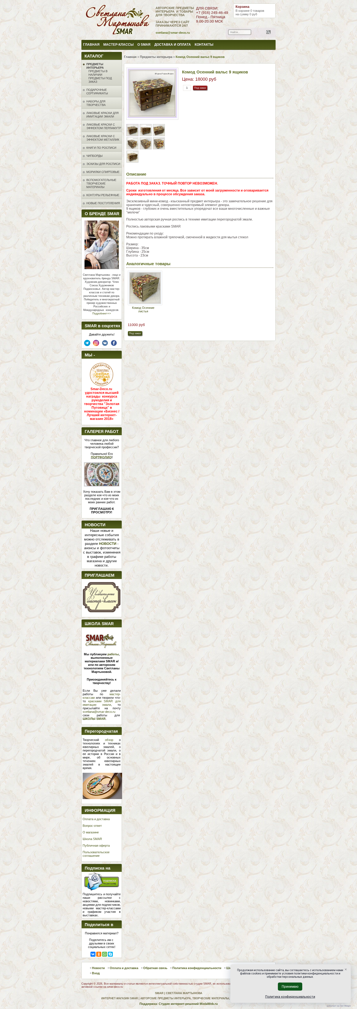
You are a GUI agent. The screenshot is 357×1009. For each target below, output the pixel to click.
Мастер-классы (118, 44)
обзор (109, 740)
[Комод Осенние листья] (145, 288)
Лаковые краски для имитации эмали (102, 114)
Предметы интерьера (95, 65)
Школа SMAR (92, 839)
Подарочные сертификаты (97, 91)
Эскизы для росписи (103, 163)
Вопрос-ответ (92, 825)
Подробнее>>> (101, 313)
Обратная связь (155, 968)
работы (113, 654)
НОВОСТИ (107, 544)
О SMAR (144, 44)
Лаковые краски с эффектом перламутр (103, 126)
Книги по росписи (101, 147)
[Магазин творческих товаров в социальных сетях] (96, 345)
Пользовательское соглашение (96, 853)
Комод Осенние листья (143, 309)
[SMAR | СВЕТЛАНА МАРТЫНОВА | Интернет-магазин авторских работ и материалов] (99, 20)
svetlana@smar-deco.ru (99, 711)
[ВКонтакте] (92, 954)
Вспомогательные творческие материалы (101, 183)
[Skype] (110, 954)
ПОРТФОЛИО (101, 457)
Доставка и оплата (172, 44)
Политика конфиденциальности (196, 968)
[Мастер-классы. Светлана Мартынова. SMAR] (101, 611)
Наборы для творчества (96, 103)
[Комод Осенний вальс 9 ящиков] (132, 135)
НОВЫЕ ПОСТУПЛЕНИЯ (103, 203)
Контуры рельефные (102, 195)
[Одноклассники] (98, 954)
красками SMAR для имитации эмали (102, 702)
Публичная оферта (96, 845)
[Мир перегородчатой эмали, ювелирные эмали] (102, 798)
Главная (91, 44)
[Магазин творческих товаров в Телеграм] (87, 345)
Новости (98, 968)
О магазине (91, 832)
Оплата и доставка (96, 819)
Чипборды (94, 155)
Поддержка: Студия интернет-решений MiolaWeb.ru (178, 1003)
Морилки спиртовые (102, 172)
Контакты (204, 44)
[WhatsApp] (104, 954)
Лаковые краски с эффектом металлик (102, 137)
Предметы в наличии (97, 73)
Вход (96, 973)
